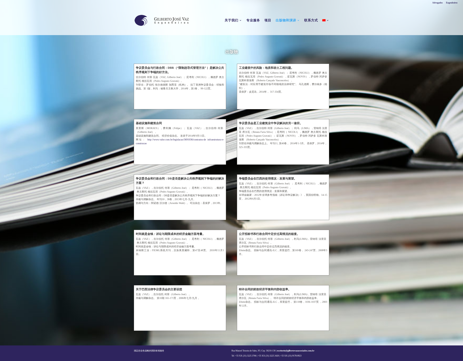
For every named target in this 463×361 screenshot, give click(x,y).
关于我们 (231, 20)
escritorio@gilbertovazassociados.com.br (295, 350)
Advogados (437, 3)
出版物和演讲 (286, 20)
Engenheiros (452, 3)
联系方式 (311, 20)
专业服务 (253, 20)
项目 (267, 20)
